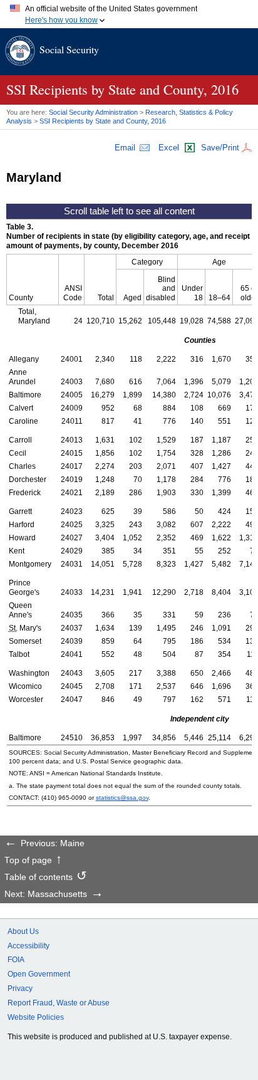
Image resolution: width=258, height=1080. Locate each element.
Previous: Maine (53, 843)
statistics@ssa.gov (122, 797)
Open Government (39, 974)
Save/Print (220, 147)
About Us (23, 931)
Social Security (69, 49)
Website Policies (36, 1017)
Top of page (28, 860)
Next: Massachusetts (45, 894)
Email (125, 147)
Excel (168, 147)
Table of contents (38, 877)
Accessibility (28, 945)
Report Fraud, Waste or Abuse (59, 1003)
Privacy (20, 988)
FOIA (16, 959)
